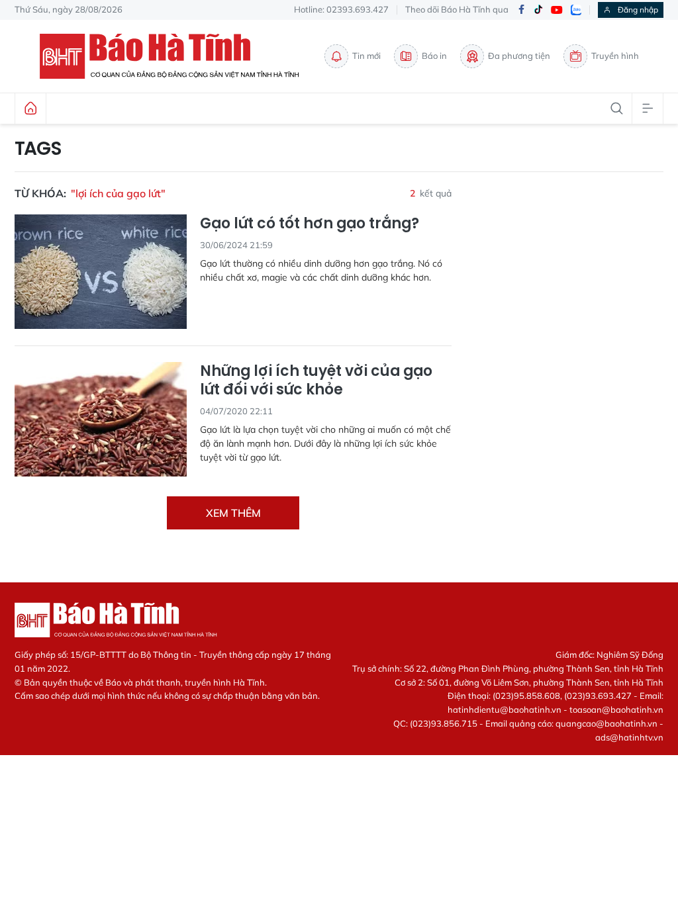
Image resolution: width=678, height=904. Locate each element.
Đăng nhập (638, 10)
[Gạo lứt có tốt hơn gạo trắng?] (101, 271)
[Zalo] (576, 10)
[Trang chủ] (30, 108)
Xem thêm (233, 513)
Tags (38, 149)
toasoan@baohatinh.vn (616, 709)
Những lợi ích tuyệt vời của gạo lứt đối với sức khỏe (316, 381)
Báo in (434, 55)
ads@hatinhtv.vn (629, 737)
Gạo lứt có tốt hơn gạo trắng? (309, 224)
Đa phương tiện (519, 55)
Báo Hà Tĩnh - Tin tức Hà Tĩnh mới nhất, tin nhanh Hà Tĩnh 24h (175, 56)
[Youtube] (557, 10)
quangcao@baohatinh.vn (606, 723)
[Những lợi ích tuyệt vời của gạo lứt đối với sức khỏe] (101, 419)
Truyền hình (615, 55)
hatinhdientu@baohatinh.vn (504, 709)
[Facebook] (521, 10)
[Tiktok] (538, 10)
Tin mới (366, 55)
